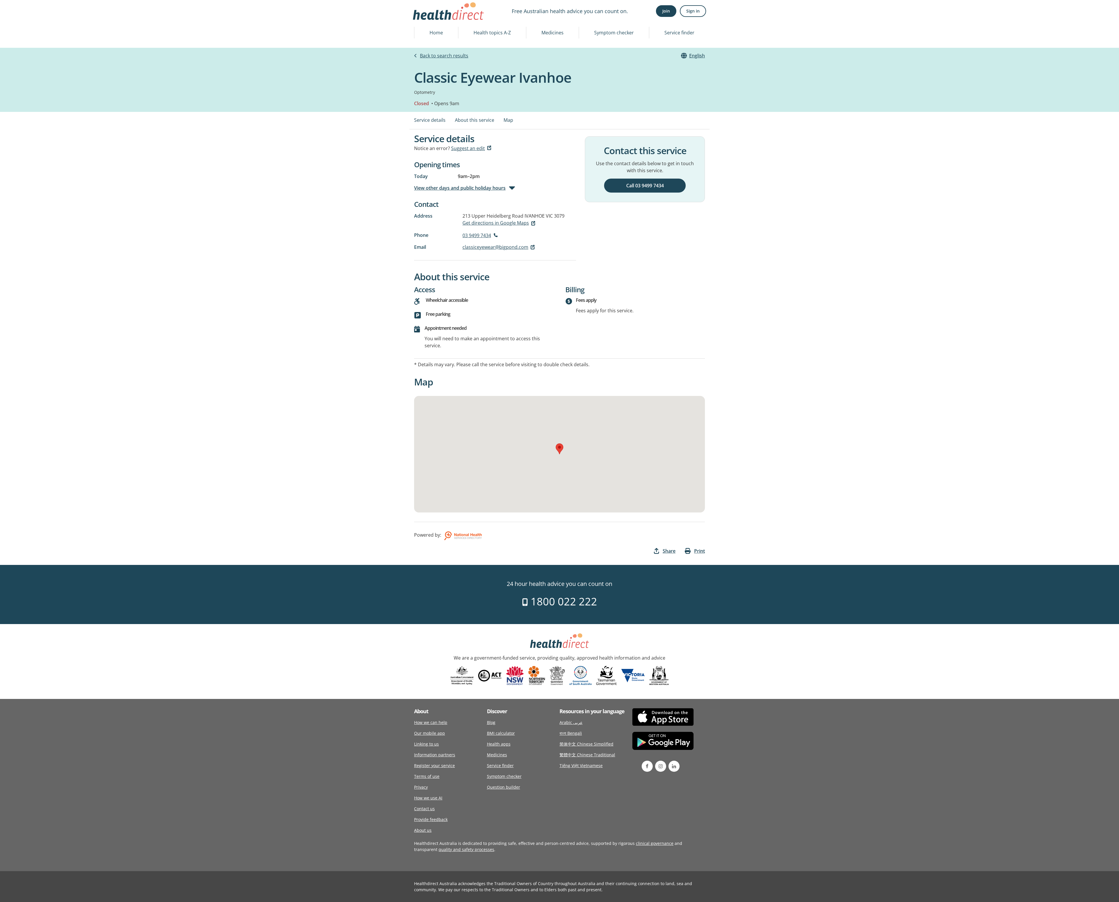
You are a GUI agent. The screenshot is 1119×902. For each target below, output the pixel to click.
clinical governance (654, 843)
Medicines (552, 32)
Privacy (421, 787)
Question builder (503, 787)
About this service (474, 120)
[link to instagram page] (660, 766)
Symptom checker (614, 32)
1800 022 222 (562, 601)
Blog (491, 722)
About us (423, 830)
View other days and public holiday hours (460, 188)
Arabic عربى (571, 722)
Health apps (499, 744)
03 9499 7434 (476, 235)
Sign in (693, 11)
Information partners (434, 754)
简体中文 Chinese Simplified (586, 744)
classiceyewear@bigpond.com (495, 247)
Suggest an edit (468, 148)
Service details (430, 120)
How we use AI (428, 798)
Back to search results (444, 55)
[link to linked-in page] (674, 766)
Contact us (424, 808)
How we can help (430, 722)
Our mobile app (429, 733)
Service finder (679, 32)
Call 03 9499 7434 (645, 185)
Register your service (434, 765)
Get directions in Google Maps (495, 223)
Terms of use (426, 776)
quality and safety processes (466, 849)
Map (508, 120)
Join (666, 11)
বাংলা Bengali (571, 733)
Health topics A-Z (492, 32)
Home (436, 32)
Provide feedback (431, 819)
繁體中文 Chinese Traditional (587, 754)
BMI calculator (501, 733)
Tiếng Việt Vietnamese (581, 765)
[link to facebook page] (647, 766)
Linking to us (426, 744)
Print (699, 551)
